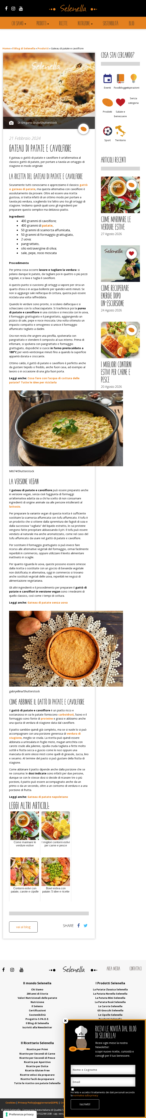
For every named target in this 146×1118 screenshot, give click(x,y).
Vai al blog (23, 927)
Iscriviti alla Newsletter (37, 1027)
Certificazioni (37, 1010)
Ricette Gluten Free (37, 1070)
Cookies (11, 1102)
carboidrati (66, 714)
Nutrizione (84, 24)
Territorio (120, 140)
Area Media (113, 969)
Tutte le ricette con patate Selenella (37, 1083)
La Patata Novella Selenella (110, 993)
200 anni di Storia (37, 993)
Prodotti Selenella (110, 1019)
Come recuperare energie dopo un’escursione (115, 296)
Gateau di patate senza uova (48, 602)
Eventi (107, 87)
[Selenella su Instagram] (13, 8)
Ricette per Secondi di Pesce (37, 1058)
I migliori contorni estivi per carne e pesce (116, 373)
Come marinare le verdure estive (116, 224)
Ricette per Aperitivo (37, 1062)
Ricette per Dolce (37, 1066)
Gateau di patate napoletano (48, 797)
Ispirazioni (133, 87)
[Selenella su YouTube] (21, 8)
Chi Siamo (37, 989)
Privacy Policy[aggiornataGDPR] (38, 1102)
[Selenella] (73, 8)
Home (6, 48)
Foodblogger (121, 87)
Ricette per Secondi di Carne (37, 1053)
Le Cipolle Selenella (110, 1014)
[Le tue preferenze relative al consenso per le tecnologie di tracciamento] (20, 1114)
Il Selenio (37, 1006)
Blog (131, 24)
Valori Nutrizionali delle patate (37, 998)
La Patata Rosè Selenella (110, 1002)
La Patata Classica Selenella (110, 989)
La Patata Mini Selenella (110, 998)
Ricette (63, 24)
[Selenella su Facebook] (6, 8)
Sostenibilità (110, 24)
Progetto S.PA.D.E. (37, 1019)
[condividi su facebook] (78, 925)
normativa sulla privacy (85, 1095)
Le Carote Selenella (110, 1006)
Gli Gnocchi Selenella (110, 1010)
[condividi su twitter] (85, 925)
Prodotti (41, 24)
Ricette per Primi (37, 1049)
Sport (107, 140)
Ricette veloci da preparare (37, 1074)
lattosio (14, 506)
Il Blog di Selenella (23, 48)
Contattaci (135, 969)
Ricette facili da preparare (37, 1079)
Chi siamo (17, 24)
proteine (47, 718)
